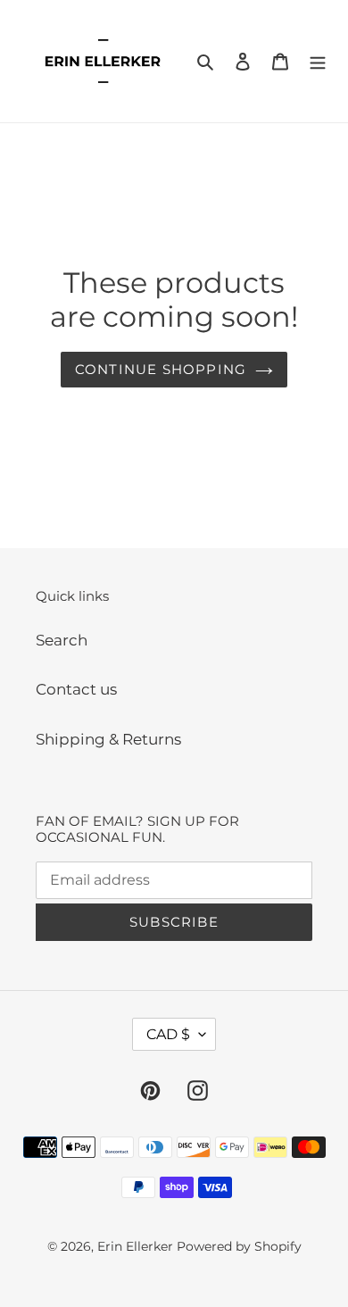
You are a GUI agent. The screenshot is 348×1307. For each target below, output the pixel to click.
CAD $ (168, 1034)
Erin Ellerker (135, 1246)
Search (61, 640)
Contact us (76, 689)
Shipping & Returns (108, 739)
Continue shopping (160, 369)
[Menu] (317, 61)
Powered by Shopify (239, 1246)
